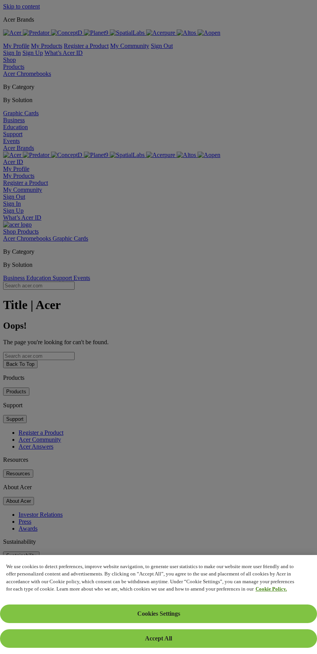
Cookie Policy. (271, 589)
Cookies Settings (158, 613)
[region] (158, 604)
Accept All (158, 638)
